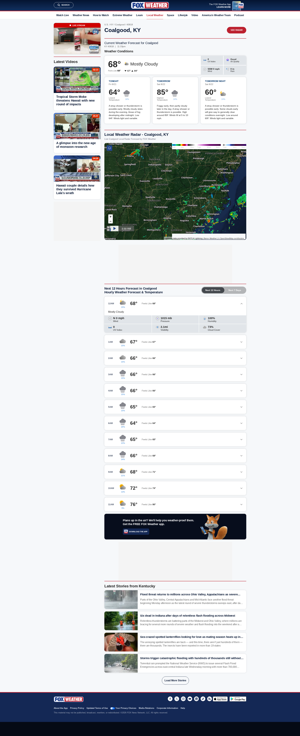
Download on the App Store (220, 698)
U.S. (106, 24)
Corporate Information (167, 708)
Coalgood (120, 24)
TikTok (203, 698)
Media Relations (146, 708)
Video (194, 15)
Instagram (183, 698)
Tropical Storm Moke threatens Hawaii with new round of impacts (75, 100)
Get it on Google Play (238, 698)
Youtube (190, 698)
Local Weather (155, 15)
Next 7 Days (234, 290)
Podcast (239, 15)
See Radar (236, 30)
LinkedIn (196, 698)
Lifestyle (183, 15)
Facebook (170, 698)
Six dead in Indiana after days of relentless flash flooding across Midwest (187, 615)
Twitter (176, 698)
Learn (139, 15)
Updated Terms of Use (97, 708)
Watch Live (62, 15)
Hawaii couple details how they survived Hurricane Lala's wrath (75, 189)
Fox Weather (150, 5)
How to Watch (101, 15)
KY (111, 24)
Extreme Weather (122, 15)
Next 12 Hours (212, 290)
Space (170, 15)
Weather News (81, 15)
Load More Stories (175, 680)
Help (183, 708)
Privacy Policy (77, 708)
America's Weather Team (216, 15)
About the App (61, 708)
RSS (209, 698)
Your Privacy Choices (125, 708)
